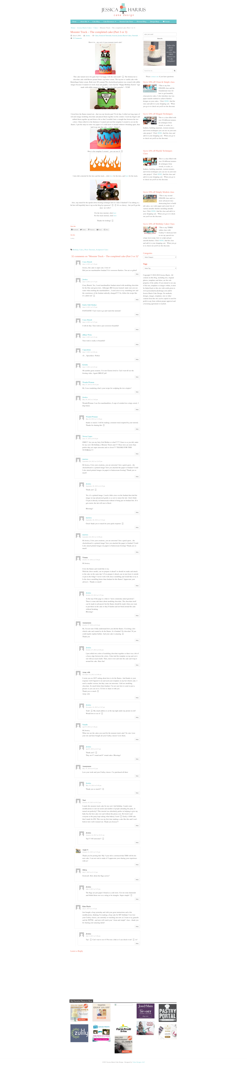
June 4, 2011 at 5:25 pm (89, 307)
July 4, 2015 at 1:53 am (89, 909)
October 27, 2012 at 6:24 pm (91, 625)
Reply (137, 274)
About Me (83, 21)
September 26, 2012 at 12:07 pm (92, 461)
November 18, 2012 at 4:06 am (91, 674)
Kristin (85, 364)
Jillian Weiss (87, 335)
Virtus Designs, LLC (138, 1062)
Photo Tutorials (89, 249)
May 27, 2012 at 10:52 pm (90, 384)
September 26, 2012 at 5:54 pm (95, 520)
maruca (85, 459)
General (114, 35)
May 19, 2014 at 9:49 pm (93, 785)
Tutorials (135, 35)
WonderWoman (88, 382)
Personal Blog (141, 21)
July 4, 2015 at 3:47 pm (93, 889)
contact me (155, 76)
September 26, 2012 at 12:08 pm (92, 537)
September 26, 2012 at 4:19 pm (95, 486)
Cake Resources (108, 21)
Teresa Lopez (87, 436)
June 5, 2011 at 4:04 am (89, 352)
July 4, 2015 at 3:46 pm (93, 936)
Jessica (88, 35)
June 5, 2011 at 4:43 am (89, 367)
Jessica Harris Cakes (84, 28)
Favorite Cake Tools (126, 21)
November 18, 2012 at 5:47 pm (95, 707)
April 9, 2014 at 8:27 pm (93, 749)
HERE (166, 101)
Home (74, 21)
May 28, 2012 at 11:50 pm (94, 419)
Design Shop (154, 21)
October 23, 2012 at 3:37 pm (95, 595)
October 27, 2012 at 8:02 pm (95, 650)
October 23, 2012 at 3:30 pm (91, 560)
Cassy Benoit (87, 262)
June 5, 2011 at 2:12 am (89, 337)
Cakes (96, 28)
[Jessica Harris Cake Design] (123, 9)
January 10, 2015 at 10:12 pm (91, 802)
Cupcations (86, 349)
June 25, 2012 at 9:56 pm (90, 438)
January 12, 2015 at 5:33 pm (91, 852)
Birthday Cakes (78, 249)
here (111, 176)
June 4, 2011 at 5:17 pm (89, 282)
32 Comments (77, 38)
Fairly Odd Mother (89, 305)
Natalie (85, 724)
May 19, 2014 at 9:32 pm (90, 768)
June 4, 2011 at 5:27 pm (89, 322)
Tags (145, 264)
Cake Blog (96, 21)
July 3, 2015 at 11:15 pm (90, 872)
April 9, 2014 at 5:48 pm (89, 727)
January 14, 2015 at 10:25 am (95, 835)
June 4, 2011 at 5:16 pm (89, 264)
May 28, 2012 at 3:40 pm (90, 399)
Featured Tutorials (105, 35)
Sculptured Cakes (102, 249)
